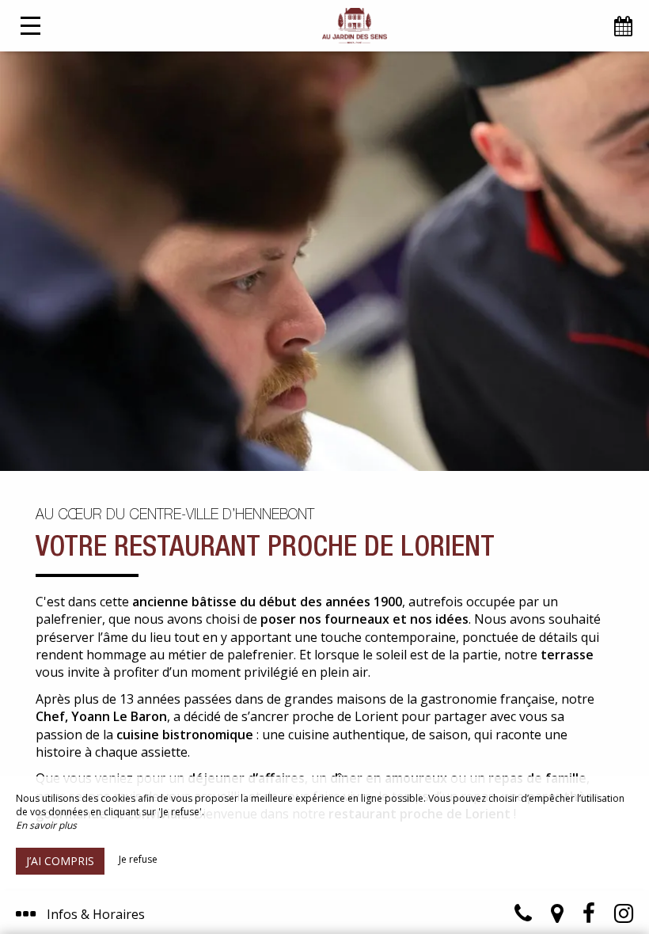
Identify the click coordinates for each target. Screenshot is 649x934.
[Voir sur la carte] (557, 917)
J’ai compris (60, 860)
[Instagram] (623, 917)
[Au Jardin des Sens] (354, 25)
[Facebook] (589, 917)
